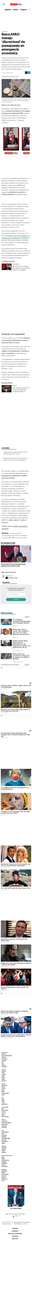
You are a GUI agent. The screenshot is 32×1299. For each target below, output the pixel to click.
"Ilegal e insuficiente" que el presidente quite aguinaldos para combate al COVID (13, 565)
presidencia (15, 264)
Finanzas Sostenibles (6, 1138)
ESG (2, 1063)
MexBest (4, 1169)
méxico (15, 10)
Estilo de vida (4, 1104)
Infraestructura (5, 1124)
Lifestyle (3, 1165)
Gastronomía (4, 1171)
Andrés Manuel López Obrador (11, 535)
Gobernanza (4, 1135)
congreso (23, 10)
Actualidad (4, 1147)
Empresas (4, 1054)
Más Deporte (4, 1163)
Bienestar (4, 1177)
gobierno (8, 10)
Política (4, 1069)
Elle (3, 1098)
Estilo (3, 1108)
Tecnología (4, 1060)
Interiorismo (4, 1127)
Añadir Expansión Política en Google (11, 76)
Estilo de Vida (4, 1179)
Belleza (3, 1091)
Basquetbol (4, 1161)
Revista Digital (5, 1166)
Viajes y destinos (5, 1174)
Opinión (3, 1079)
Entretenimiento (5, 1110)
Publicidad (15, 1228)
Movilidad (4, 1137)
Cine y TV (3, 1113)
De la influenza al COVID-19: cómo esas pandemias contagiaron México (21, 389)
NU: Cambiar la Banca (16, 1208)
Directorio (15, 1238)
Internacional (4, 1058)
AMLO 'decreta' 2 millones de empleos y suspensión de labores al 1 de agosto (21, 268)
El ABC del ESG (5, 1141)
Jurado (3, 1180)
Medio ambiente (5, 1132)
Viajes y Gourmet (5, 1093)
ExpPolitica (12, 1216)
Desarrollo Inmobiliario (6, 1122)
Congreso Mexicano (16, 533)
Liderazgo (4, 1149)
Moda (3, 1090)
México (14, 385)
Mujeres (3, 1065)
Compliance (15, 1231)
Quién (3, 1084)
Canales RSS (15, 1236)
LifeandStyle (4, 1066)
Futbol (3, 1157)
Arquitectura (4, 1126)
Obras (3, 1062)
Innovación (4, 1140)
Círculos (3, 1088)
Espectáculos (4, 1085)
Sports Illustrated (7, 1155)
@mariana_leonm (16, 105)
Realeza (3, 1087)
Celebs (3, 1102)
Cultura (3, 1094)
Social (3, 1133)
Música (3, 1115)
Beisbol (3, 1158)
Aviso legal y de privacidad (15, 1233)
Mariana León (9, 576)
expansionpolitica (16, 1216)
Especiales (4, 1152)
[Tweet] (26, 72)
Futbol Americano (5, 1160)
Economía (4, 1057)
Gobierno (4, 1071)
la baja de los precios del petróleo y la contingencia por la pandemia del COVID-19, (16, 236)
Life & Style (5, 1107)
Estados (3, 1077)
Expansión (5, 1052)
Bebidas (3, 1172)
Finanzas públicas (22, 538)
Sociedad (4, 1080)
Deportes (4, 1112)
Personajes (4, 1176)
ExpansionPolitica (19, 1216)
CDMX (3, 1076)
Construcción (4, 1121)
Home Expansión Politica (7, 1055)
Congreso (5, 31)
